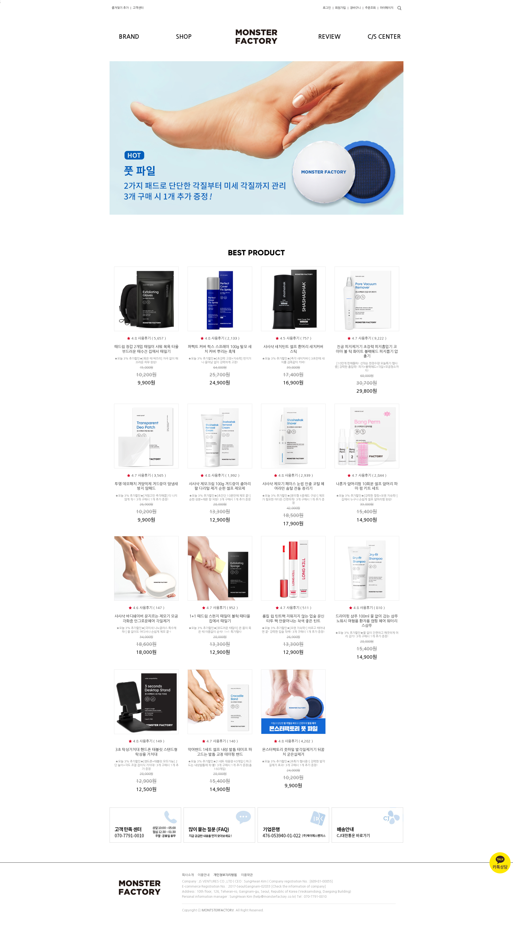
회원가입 (340, 7)
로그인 (327, 7)
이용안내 (203, 875)
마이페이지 (386, 7)
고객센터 (138, 7)
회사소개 (188, 875)
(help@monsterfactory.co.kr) (274, 897)
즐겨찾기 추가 (120, 7)
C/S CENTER (384, 37)
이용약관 (247, 875)
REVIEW (329, 37)
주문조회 (370, 7)
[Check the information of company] (298, 886)
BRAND (129, 37)
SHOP (184, 37)
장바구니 (355, 7)
